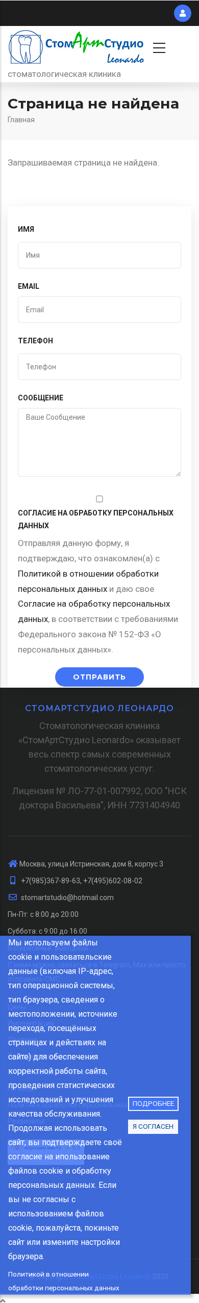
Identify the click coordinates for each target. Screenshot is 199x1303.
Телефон (35, 341)
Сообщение (40, 398)
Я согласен (153, 1126)
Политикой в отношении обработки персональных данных (63, 1281)
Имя (26, 229)
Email (28, 286)
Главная (21, 120)
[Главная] (76, 46)
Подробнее (153, 1103)
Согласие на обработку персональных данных (95, 519)
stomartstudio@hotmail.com (66, 897)
